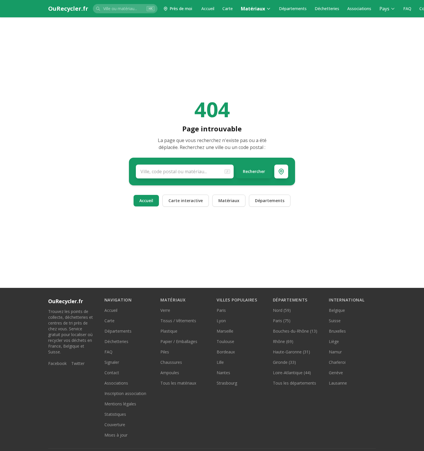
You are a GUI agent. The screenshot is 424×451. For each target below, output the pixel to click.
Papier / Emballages (178, 341)
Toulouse (225, 341)
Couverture (114, 424)
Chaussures (171, 362)
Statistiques (115, 414)
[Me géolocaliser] (281, 171)
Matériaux (253, 8)
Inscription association (125, 393)
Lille (220, 362)
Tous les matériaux (178, 383)
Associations (359, 8)
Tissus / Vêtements (178, 320)
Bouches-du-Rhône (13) (295, 331)
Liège (334, 341)
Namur (335, 352)
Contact (111, 372)
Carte (227, 8)
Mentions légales (120, 404)
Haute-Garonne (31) (291, 352)
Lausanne (338, 383)
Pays (384, 8)
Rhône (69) (283, 341)
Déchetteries (327, 8)
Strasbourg (227, 383)
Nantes (223, 372)
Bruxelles (337, 331)
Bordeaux (226, 352)
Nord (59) (282, 310)
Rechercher (254, 171)
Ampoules (169, 372)
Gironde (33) (284, 362)
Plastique (168, 331)
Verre (165, 310)
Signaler (111, 362)
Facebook (57, 363)
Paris (221, 310)
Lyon (221, 320)
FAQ (407, 8)
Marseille (225, 331)
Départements (293, 8)
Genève (336, 372)
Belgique (337, 310)
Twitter (78, 363)
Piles (164, 352)
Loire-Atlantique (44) (292, 372)
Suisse (335, 320)
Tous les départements (294, 383)
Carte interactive (185, 200)
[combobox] (125, 8)
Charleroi (337, 362)
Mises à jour (115, 435)
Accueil (207, 8)
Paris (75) (281, 320)
